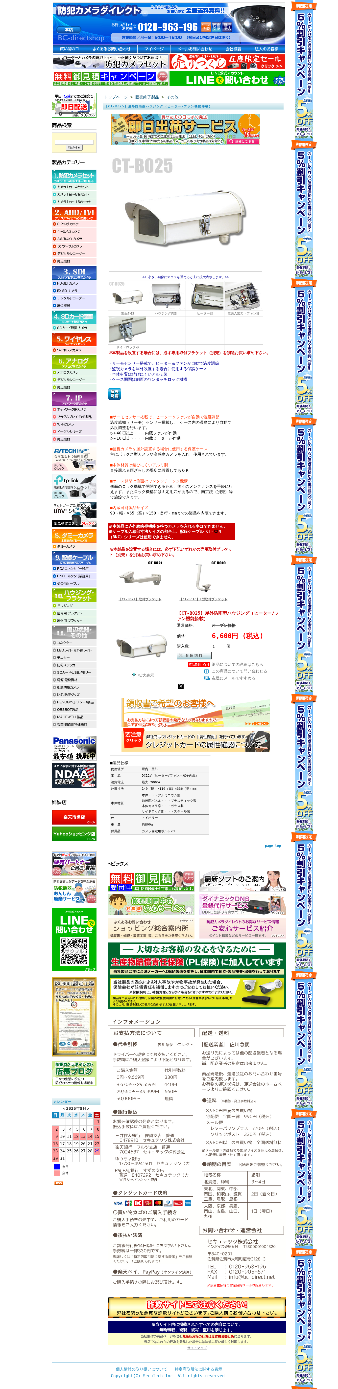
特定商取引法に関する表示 (198, 1369)
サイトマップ (197, 1348)
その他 (172, 97)
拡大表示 (146, 675)
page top (273, 846)
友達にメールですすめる (233, 678)
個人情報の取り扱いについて (141, 1369)
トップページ (116, 97)
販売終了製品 (147, 97)
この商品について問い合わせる (239, 671)
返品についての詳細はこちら (237, 664)
